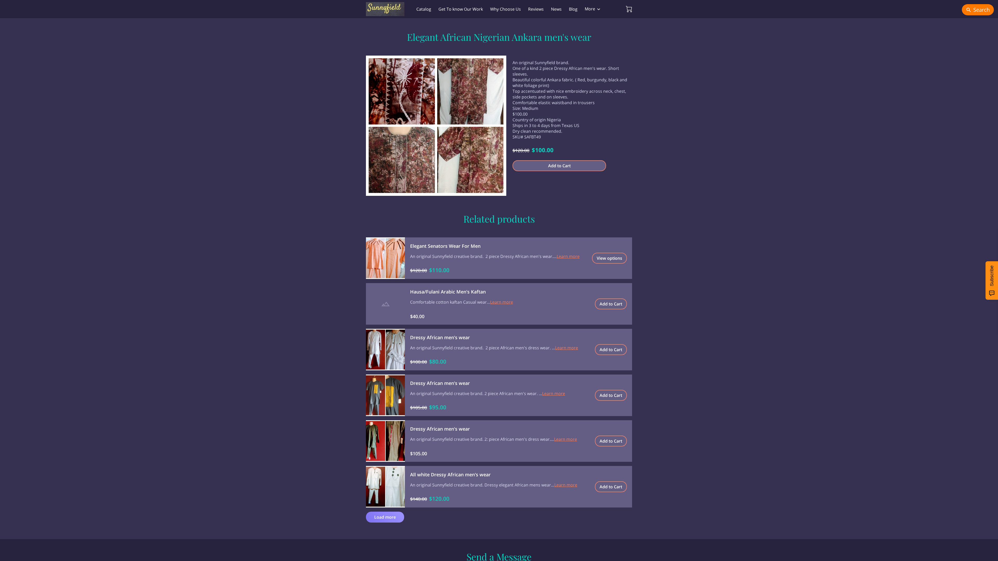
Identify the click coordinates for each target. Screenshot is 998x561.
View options (609, 258)
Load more (385, 517)
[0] (629, 9)
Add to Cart (559, 166)
